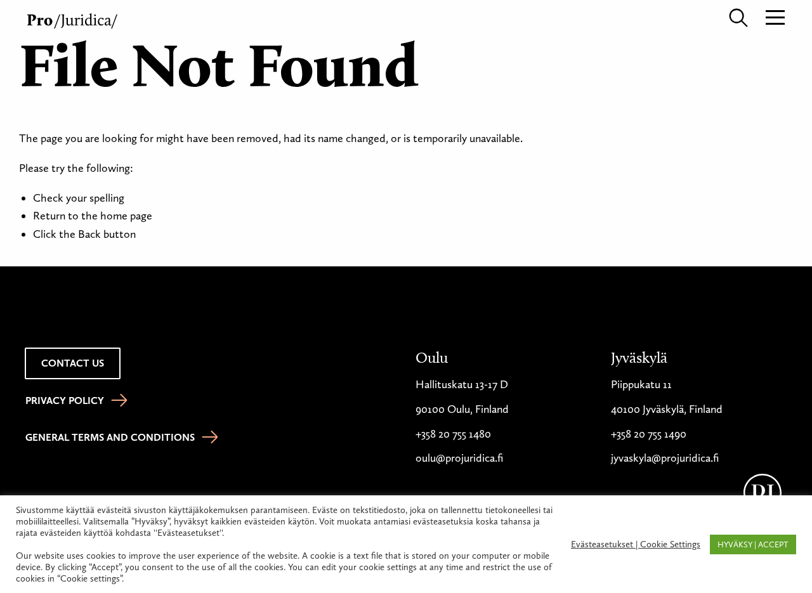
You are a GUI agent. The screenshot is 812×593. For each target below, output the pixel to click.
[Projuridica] (73, 18)
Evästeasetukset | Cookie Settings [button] (635, 544)
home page (126, 216)
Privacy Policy (64, 400)
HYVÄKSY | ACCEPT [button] (753, 544)
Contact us (72, 363)
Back (89, 234)
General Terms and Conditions (110, 437)
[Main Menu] (775, 16)
